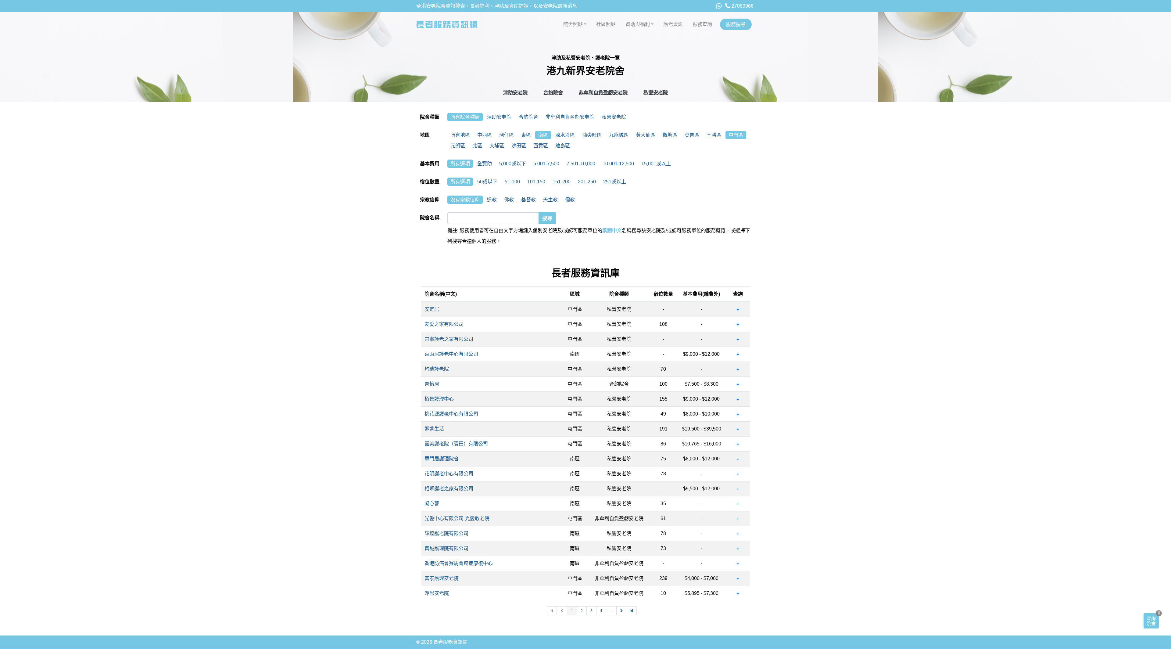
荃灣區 (714, 135)
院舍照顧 (573, 24)
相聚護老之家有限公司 (448, 488)
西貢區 (540, 145)
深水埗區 (565, 135)
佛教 (509, 199)
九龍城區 (618, 135)
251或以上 (614, 181)
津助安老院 (515, 92)
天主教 (550, 199)
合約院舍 (553, 92)
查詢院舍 (1151, 621)
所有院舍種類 (465, 117)
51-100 (512, 181)
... (611, 611)
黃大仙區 (645, 135)
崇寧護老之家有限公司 (448, 339)
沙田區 (518, 145)
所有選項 (460, 163)
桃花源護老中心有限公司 (451, 413)
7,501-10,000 (581, 163)
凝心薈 (431, 503)
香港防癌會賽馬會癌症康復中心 (458, 563)
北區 (477, 145)
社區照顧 (606, 24)
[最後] (632, 610)
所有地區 (460, 135)
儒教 (570, 199)
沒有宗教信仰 (465, 199)
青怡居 (431, 384)
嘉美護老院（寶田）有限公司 (456, 443)
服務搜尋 (736, 24)
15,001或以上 (656, 163)
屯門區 (736, 135)
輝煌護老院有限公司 (446, 533)
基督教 (528, 199)
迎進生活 (434, 428)
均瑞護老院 (436, 369)
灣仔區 (506, 135)
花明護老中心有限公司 (448, 473)
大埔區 (496, 145)
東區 (526, 135)
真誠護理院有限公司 (446, 548)
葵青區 (692, 135)
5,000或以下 (512, 163)
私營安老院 (655, 92)
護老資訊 (673, 24)
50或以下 (487, 181)
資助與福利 (637, 24)
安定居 (431, 309)
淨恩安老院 (436, 593)
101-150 (536, 181)
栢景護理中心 (439, 399)
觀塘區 (670, 135)
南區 (543, 135)
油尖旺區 (592, 135)
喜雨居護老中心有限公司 (451, 354)
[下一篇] (622, 610)
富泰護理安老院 (441, 578)
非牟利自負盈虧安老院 (603, 92)
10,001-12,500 (618, 163)
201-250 (587, 181)
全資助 (484, 163)
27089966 (742, 6)
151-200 (562, 181)
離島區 (562, 145)
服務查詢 (702, 24)
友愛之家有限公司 (444, 324)
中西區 (484, 135)
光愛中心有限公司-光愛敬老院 (456, 518)
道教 (492, 199)
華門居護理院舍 (441, 458)
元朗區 (457, 145)
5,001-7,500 (546, 163)
